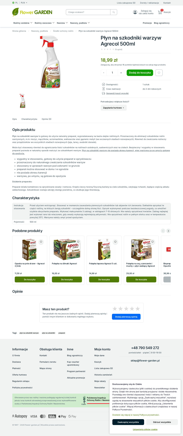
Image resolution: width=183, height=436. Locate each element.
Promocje (147, 23)
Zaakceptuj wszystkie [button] (128, 422)
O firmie (16, 355)
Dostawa (16, 362)
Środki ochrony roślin (63, 31)
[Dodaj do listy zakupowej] (159, 73)
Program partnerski (76, 371)
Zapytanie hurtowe (112, 108)
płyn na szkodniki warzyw (29, 333)
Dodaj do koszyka (140, 72)
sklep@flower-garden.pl (145, 360)
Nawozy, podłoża (39, 31)
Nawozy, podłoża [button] (78, 23)
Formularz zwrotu (48, 362)
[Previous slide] (163, 231)
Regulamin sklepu (20, 381)
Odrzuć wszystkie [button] (162, 422)
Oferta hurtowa (19, 374)
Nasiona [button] (61, 23)
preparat (62, 333)
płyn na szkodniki (48, 333)
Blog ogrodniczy (162, 23)
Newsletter (99, 387)
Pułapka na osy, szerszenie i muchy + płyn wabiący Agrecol (140, 264)
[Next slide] (168, 231)
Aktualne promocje (76, 377)
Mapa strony (46, 368)
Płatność (16, 368)
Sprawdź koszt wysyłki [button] (117, 93)
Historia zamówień (103, 374)
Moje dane (99, 355)
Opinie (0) (46, 119)
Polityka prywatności (22, 387)
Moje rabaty (100, 381)
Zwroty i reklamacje (149, 3)
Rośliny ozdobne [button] (21, 23)
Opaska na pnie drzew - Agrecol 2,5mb (30, 264)
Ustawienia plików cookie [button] (145, 429)
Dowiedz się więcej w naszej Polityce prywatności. (135, 415)
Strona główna (19, 31)
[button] (19, 2)
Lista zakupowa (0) (126, 3)
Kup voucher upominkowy (73, 363)
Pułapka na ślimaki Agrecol (64, 263)
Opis (14, 119)
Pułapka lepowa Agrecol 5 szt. (103, 263)
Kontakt (167, 3)
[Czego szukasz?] (113, 12)
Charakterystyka (29, 119)
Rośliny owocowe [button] (43, 23)
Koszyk (97, 362)
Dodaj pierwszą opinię (126, 317)
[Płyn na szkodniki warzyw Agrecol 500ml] (32, 12)
